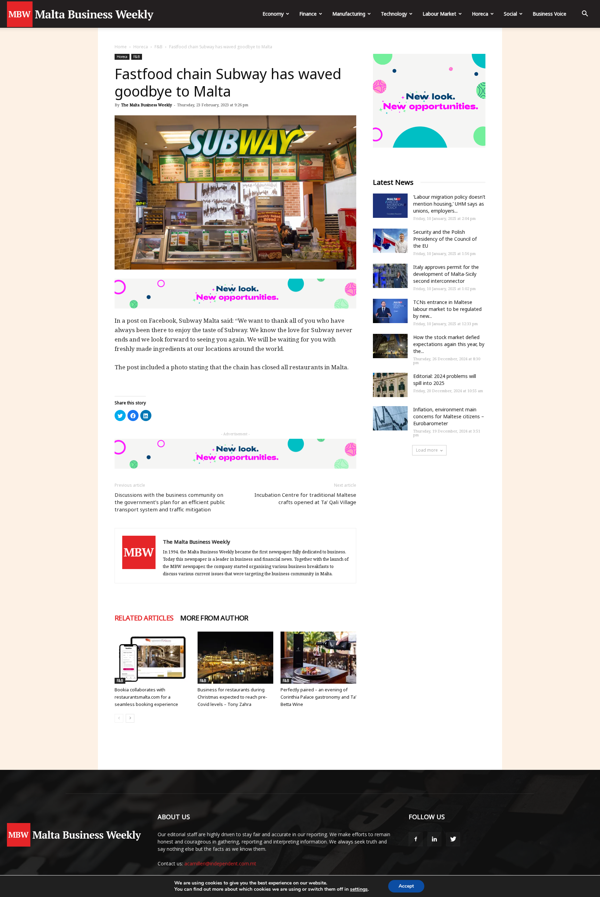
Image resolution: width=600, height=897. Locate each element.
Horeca (480, 13)
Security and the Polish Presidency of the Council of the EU (445, 239)
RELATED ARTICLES (144, 618)
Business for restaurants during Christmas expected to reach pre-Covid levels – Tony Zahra (232, 696)
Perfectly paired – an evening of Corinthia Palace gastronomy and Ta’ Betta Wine (318, 696)
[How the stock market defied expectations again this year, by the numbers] (390, 346)
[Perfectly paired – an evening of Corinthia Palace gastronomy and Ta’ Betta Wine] (318, 658)
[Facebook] (416, 839)
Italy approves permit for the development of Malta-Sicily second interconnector (446, 274)
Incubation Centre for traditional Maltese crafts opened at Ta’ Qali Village (305, 498)
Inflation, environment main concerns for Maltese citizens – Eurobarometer (448, 416)
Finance (308, 13)
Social (510, 13)
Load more (427, 450)
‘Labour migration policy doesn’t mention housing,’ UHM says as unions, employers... (449, 204)
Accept (406, 886)
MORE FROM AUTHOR (214, 618)
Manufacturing (348, 13)
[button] (584, 14)
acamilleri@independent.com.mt (220, 863)
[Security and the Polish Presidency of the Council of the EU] (390, 241)
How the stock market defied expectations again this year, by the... (448, 344)
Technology (394, 13)
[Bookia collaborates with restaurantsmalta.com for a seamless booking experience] (152, 658)
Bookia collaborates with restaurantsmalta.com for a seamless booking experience (146, 696)
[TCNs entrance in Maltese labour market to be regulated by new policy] (390, 311)
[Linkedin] (434, 839)
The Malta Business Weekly (146, 104)
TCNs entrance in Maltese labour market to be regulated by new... (447, 309)
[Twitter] (453, 839)
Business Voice (549, 13)
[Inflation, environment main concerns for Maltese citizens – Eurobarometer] (390, 418)
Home (121, 47)
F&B (158, 47)
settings (359, 889)
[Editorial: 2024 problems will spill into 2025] (390, 385)
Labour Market (439, 13)
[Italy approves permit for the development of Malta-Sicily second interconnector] (390, 276)
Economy (273, 13)
